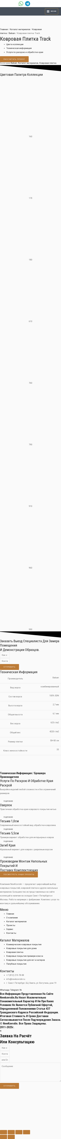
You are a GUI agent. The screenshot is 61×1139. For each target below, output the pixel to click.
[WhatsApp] (21, 3)
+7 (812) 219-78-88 (47, 2)
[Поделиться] (18, 1132)
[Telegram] (27, 3)
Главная (4, 29)
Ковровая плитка (47, 63)
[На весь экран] (11, 1132)
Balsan (12, 33)
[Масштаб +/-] (3, 1132)
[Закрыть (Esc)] (26, 1132)
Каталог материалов (20, 29)
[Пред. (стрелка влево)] (3, 1137)
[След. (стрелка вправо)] (11, 1137)
